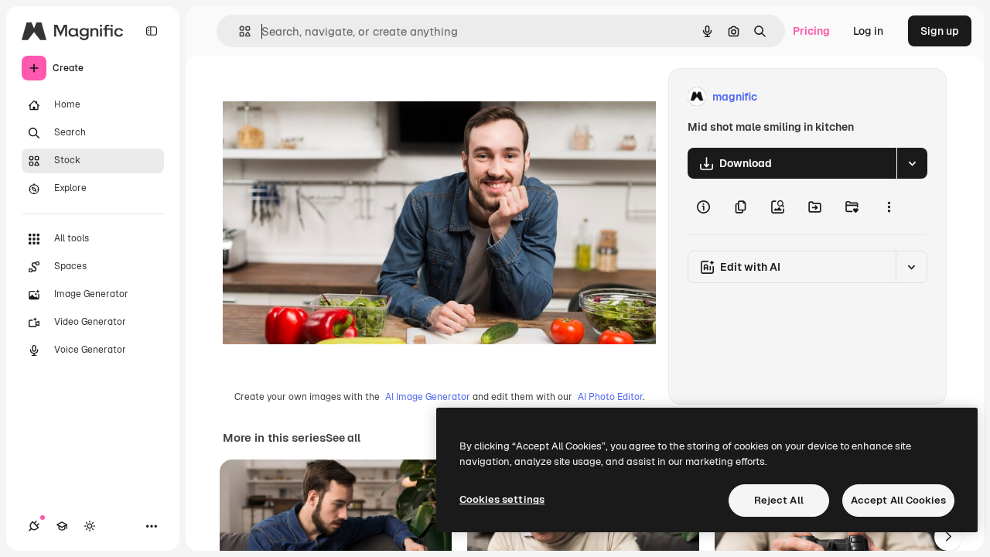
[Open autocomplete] (238, 31)
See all (343, 438)
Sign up (939, 31)
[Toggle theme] (89, 526)
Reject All (779, 500)
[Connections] (34, 526)
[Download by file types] (911, 163)
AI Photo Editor (610, 397)
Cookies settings (501, 499)
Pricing (811, 31)
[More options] (888, 206)
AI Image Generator (427, 397)
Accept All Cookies (898, 500)
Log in (868, 31)
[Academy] (62, 526)
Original (321, 97)
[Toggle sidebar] (151, 31)
